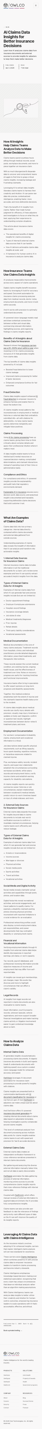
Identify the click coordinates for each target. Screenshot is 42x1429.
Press (24, 1404)
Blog (24, 1398)
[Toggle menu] (35, 5)
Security (6, 1404)
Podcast (25, 1408)
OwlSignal (8, 1176)
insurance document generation (16, 1113)
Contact (6, 1408)
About (5, 1398)
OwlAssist (28, 1100)
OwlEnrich (19, 1195)
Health (25, 1382)
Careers (6, 1401)
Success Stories (28, 1401)
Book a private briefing (13, 1330)
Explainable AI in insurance (15, 492)
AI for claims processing (19, 437)
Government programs (30, 1385)
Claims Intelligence (29, 1257)
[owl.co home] (14, 5)
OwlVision (8, 1078)
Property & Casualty (29, 1378)
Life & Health (26, 1375)
